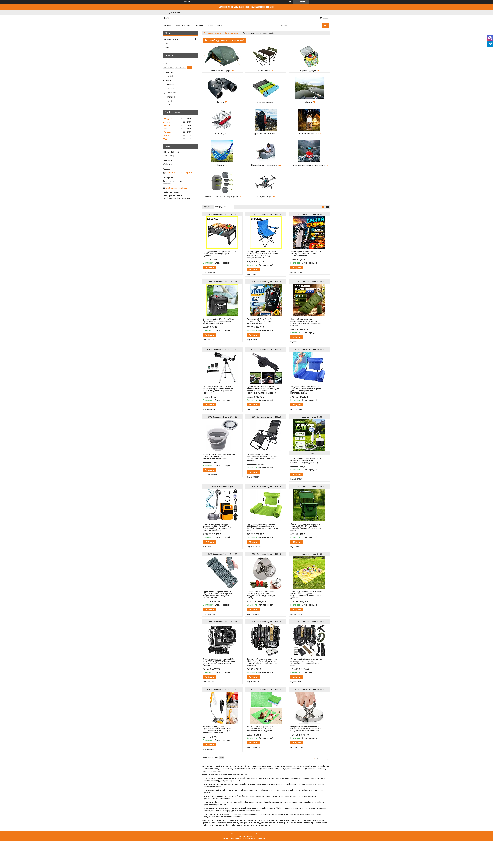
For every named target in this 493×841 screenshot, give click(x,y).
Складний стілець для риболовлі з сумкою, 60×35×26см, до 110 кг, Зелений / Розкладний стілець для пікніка (305, 527)
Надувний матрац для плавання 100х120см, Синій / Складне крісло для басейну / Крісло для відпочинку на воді (305, 390)
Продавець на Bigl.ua (246, 836)
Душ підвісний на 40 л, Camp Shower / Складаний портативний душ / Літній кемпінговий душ (219, 321)
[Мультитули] (222, 120)
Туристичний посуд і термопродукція (220, 197)
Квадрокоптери (264, 197)
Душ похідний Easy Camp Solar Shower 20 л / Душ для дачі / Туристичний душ (261, 321)
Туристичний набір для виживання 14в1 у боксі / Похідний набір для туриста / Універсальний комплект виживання (262, 662)
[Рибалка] (309, 88)
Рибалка (308, 102)
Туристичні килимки (264, 102)
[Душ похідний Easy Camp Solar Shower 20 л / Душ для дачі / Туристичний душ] (265, 300)
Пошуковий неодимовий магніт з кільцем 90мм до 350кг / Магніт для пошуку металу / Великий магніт (305, 729)
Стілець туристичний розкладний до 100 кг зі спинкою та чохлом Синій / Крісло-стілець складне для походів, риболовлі (263, 255)
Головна (168, 25)
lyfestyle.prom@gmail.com (176, 188)
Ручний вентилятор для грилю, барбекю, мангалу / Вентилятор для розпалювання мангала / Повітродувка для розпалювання (263, 390)
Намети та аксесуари (220, 70)
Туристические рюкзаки (264, 133)
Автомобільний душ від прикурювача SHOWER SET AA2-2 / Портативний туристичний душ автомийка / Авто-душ (219, 730)
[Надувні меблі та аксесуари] (265, 151)
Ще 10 (167, 105)
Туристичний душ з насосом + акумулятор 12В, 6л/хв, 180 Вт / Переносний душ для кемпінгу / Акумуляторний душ (217, 527)
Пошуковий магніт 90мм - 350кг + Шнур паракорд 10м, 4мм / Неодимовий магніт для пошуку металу (261, 594)
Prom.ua (259, 834)
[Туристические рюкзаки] (265, 120)
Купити (211, 267)
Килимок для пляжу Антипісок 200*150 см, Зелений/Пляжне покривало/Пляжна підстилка (260, 729)
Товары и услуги (170, 39)
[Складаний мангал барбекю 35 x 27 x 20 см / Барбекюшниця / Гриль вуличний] (222, 232)
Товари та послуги (182, 25)
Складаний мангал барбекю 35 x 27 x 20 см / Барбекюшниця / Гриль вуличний (219, 254)
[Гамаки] (222, 151)
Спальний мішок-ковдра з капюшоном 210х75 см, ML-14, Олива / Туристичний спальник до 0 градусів (306, 322)
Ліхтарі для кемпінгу (307, 133)
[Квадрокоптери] (265, 183)
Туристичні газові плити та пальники (308, 165)
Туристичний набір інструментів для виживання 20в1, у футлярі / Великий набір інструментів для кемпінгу (306, 662)
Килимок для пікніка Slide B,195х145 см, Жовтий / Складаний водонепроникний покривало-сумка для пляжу (306, 594)
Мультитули (220, 133)
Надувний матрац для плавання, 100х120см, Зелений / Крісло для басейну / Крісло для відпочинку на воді (262, 527)
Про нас (199, 25)
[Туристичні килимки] (265, 88)
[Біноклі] (222, 88)
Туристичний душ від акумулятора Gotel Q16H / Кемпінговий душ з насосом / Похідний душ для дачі (305, 460)
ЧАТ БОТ (220, 25)
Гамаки (220, 165)
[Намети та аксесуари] (222, 56)
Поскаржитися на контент (240, 838)
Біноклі (220, 102)
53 (324, 759)
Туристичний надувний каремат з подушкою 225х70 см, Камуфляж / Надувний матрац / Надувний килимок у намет (218, 594)
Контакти (210, 25)
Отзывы (166, 48)
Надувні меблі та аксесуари (264, 165)
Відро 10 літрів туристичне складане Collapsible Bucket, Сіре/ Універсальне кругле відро (219, 456)
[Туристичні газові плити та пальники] (309, 151)
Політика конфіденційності (260, 838)
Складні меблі (263, 70)
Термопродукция (308, 70)
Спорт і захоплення (233, 33)
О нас (165, 43)
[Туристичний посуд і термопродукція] (222, 183)
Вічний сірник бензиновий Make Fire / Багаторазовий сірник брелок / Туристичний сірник (306, 254)
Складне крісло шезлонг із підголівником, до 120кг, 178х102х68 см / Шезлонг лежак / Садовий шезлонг (263, 457)
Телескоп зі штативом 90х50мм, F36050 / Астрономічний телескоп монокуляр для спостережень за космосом (218, 390)
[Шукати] (325, 25)
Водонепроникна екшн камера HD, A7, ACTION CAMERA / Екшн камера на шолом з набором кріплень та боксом (219, 662)
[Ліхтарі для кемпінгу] (309, 120)
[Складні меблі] (265, 56)
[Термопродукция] (309, 56)
